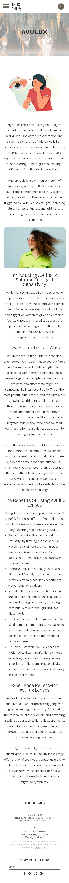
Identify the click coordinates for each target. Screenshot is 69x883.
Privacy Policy (42, 844)
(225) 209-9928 (34, 815)
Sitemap (54, 844)
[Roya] (40, 848)
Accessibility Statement (22, 844)
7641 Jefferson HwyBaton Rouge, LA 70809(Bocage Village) (34, 834)
